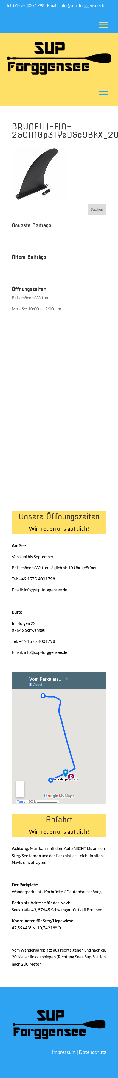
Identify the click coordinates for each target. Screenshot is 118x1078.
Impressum (64, 1052)
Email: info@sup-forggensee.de (76, 5)
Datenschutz (92, 1052)
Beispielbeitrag (26, 234)
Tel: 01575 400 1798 (25, 5)
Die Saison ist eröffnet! (32, 243)
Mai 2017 (21, 274)
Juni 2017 (21, 265)
